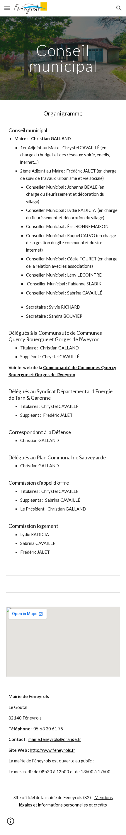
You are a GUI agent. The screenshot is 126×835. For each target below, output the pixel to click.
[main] (63, 58)
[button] (7, 8)
